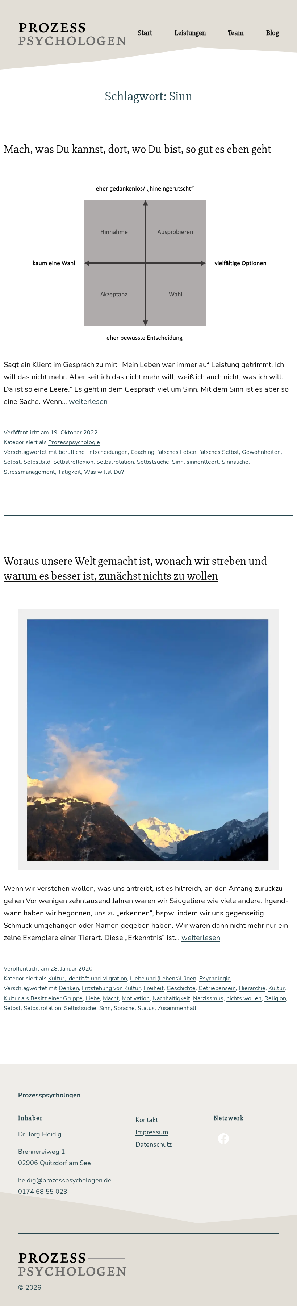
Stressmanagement (29, 472)
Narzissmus (208, 998)
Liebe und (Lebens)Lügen (163, 978)
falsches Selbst (219, 452)
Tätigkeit (69, 472)
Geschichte (181, 988)
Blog (272, 32)
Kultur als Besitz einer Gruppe (43, 998)
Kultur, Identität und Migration (87, 978)
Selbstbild (37, 462)
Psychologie (215, 978)
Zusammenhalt (177, 1008)
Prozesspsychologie (74, 442)
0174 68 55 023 (42, 1191)
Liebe (92, 998)
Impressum (151, 1132)
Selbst (12, 462)
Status (146, 1008)
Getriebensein (217, 988)
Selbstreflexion (73, 462)
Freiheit (153, 988)
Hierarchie (252, 988)
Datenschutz (153, 1144)
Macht (111, 998)
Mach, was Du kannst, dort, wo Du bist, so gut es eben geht (137, 149)
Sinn (178, 462)
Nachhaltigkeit (171, 998)
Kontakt (146, 1119)
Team (236, 32)
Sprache (124, 1008)
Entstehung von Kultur (111, 988)
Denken (69, 988)
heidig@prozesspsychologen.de (65, 1180)
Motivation (136, 998)
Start (145, 32)
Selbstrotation (115, 462)
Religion (275, 998)
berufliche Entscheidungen (93, 452)
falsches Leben (176, 452)
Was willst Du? (104, 472)
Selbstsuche (153, 462)
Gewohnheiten (261, 452)
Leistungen (190, 32)
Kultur (276, 988)
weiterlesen (88, 401)
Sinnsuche (235, 462)
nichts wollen (244, 998)
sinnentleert (203, 462)
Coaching (142, 452)
